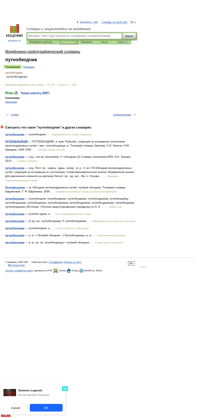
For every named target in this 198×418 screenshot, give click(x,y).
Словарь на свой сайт (114, 22)
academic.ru (14, 40)
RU (132, 22)
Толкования (67, 42)
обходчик (11, 101)
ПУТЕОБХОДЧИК (16, 141)
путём (15, 114)
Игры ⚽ (122, 42)
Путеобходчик (15, 187)
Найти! (129, 36)
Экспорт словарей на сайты (19, 270)
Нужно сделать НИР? (35, 92)
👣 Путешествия (16, 265)
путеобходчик (14, 134)
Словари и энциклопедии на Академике (58, 29)
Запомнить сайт (89, 22)
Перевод (28, 67)
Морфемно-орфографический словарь (42, 42)
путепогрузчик (122, 114)
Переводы (86, 42)
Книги (104, 42)
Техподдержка (55, 262)
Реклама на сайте (72, 262)
